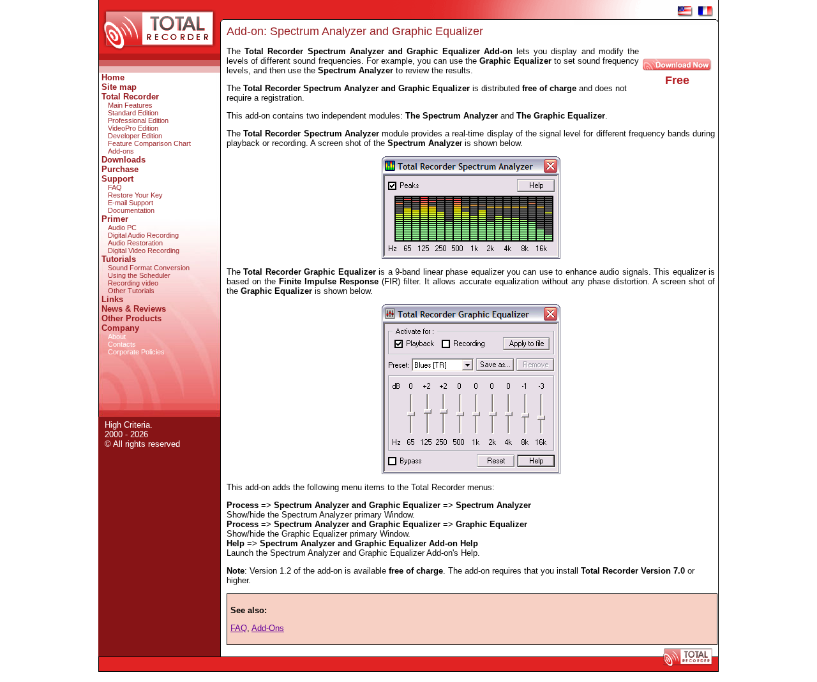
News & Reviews (133, 309)
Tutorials (118, 259)
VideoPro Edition (133, 128)
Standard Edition (133, 113)
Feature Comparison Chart (149, 143)
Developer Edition (135, 136)
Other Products (131, 318)
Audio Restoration (135, 243)
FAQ (115, 187)
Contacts (122, 344)
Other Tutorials (131, 290)
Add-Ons (267, 628)
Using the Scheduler (139, 275)
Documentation (131, 210)
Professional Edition (138, 120)
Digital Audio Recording (143, 235)
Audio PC (122, 227)
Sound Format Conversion (149, 268)
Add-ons (121, 151)
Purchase (120, 169)
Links (112, 299)
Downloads (123, 159)
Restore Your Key (135, 195)
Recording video (133, 283)
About (117, 336)
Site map (119, 87)
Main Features (130, 105)
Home (112, 77)
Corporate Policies (136, 352)
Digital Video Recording (143, 250)
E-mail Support (130, 203)
